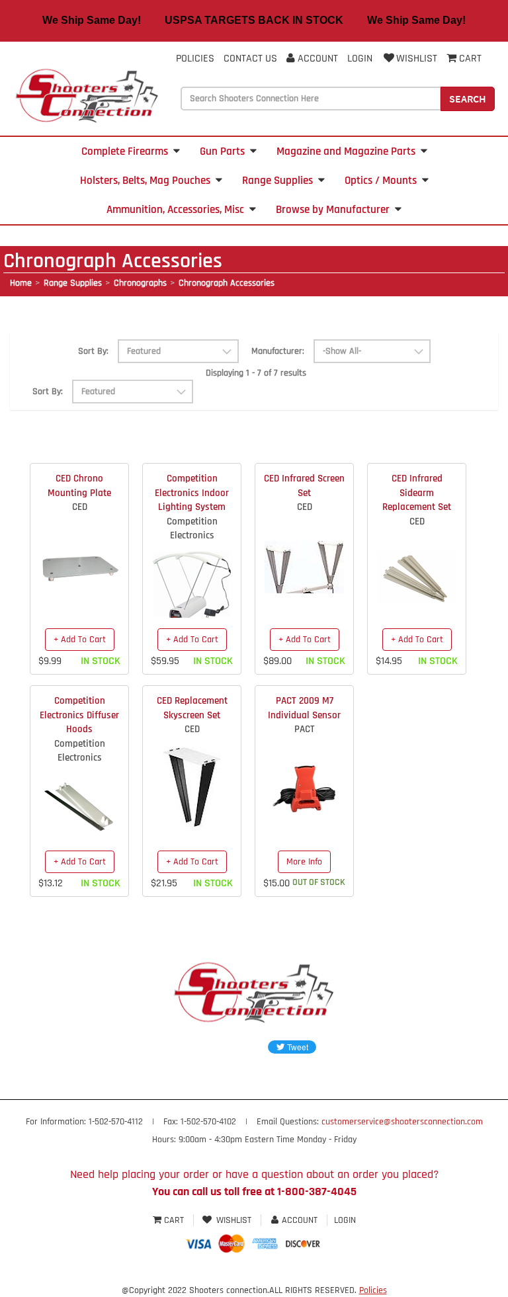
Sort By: (93, 351)
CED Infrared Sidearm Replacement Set (416, 492)
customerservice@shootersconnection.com (402, 1122)
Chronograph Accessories (227, 283)
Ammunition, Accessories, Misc (175, 209)
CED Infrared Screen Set (304, 485)
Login (359, 58)
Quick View (80, 560)
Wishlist (416, 58)
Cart (174, 1220)
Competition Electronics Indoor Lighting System (192, 492)
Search (467, 98)
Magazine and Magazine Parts (345, 151)
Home (21, 283)
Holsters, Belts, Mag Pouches (145, 180)
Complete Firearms (124, 151)
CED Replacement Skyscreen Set (192, 707)
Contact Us (250, 58)
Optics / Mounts (381, 180)
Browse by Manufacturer (333, 209)
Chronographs (140, 283)
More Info (304, 862)
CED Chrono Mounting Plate (79, 485)
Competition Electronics (192, 528)
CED (79, 507)
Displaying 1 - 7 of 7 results (256, 373)
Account (316, 58)
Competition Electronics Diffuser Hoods (79, 714)
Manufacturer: (277, 351)
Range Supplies (277, 180)
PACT (304, 729)
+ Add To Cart (80, 640)
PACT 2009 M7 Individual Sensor (304, 707)
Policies (195, 58)
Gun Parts (222, 151)
